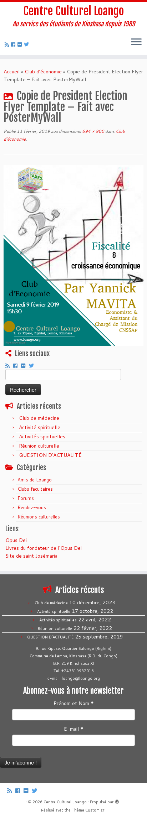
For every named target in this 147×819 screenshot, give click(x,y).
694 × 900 (92, 131)
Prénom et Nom (74, 703)
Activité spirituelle (39, 427)
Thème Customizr (88, 810)
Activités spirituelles (42, 436)
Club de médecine (39, 418)
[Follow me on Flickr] (20, 44)
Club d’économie (43, 71)
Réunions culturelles (38, 516)
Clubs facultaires (35, 489)
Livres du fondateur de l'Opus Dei (43, 548)
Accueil (12, 71)
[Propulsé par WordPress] (117, 800)
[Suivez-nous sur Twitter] (27, 44)
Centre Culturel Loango (73, 11)
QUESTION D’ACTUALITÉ (50, 455)
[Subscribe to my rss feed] (8, 44)
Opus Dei (16, 540)
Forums (25, 498)
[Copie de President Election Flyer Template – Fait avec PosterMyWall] (73, 255)
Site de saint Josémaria (31, 555)
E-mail (73, 728)
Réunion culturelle (39, 445)
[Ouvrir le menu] (136, 42)
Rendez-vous (31, 507)
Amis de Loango (34, 479)
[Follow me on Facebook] (14, 44)
